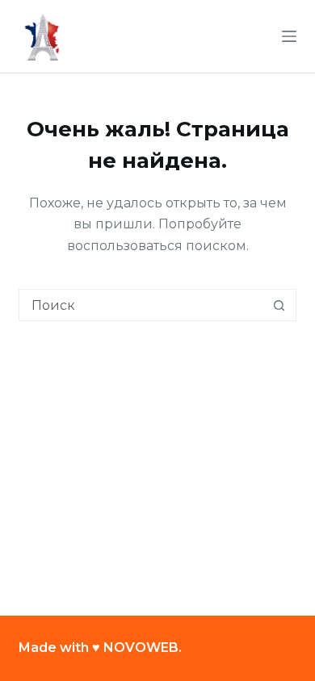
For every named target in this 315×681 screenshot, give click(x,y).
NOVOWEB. (142, 647)
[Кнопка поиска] (279, 305)
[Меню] (289, 36)
